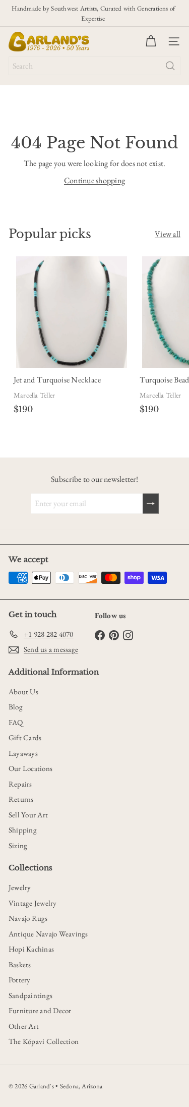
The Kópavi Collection (44, 1041)
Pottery (20, 979)
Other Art (24, 1026)
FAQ (16, 722)
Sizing (18, 845)
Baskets (20, 964)
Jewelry (20, 887)
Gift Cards (25, 737)
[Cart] (150, 41)
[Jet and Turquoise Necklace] (72, 337)
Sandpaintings (30, 995)
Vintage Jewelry (33, 903)
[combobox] (94, 66)
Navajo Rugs (28, 918)
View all (167, 234)
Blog (16, 706)
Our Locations (30, 768)
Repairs (20, 784)
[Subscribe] (151, 503)
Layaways (23, 753)
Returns (21, 799)
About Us (23, 691)
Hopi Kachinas (31, 949)
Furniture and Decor (40, 1010)
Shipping (23, 830)
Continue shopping (94, 180)
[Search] (170, 66)
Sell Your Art (28, 814)
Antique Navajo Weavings (48, 933)
